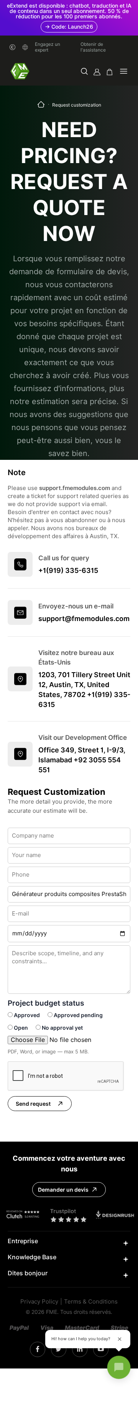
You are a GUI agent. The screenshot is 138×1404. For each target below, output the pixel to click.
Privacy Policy (39, 1302)
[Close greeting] (119, 1339)
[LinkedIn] (58, 1349)
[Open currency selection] (12, 47)
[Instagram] (37, 1349)
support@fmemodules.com (84, 619)
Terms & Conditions (91, 1302)
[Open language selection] (25, 47)
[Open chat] (118, 1367)
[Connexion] (97, 72)
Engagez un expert (47, 47)
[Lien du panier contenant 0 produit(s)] (109, 72)
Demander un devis (63, 1190)
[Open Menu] (123, 72)
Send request (33, 1104)
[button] (84, 72)
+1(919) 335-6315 (68, 570)
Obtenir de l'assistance (93, 47)
